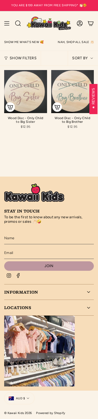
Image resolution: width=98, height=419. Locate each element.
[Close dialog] (94, 180)
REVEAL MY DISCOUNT (73, 235)
